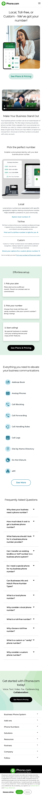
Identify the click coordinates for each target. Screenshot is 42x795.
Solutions (8, 733)
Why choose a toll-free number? (17, 629)
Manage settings (8, 792)
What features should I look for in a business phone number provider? (19, 539)
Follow (7, 758)
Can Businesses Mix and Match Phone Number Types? (17, 583)
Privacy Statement (9, 788)
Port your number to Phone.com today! (28, 255)
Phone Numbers (11, 727)
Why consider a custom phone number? (17, 653)
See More (21, 482)
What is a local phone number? (16, 596)
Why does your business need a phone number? (17, 511)
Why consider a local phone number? (19, 608)
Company (8, 752)
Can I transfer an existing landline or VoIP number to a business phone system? (19, 554)
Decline (27, 792)
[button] (21, 511)
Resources (8, 739)
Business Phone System (15, 714)
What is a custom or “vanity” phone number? (19, 641)
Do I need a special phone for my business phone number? (18, 569)
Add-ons (8, 721)
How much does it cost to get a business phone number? (18, 524)
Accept (19, 792)
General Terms (35, 785)
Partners (8, 745)
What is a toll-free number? (19, 619)
